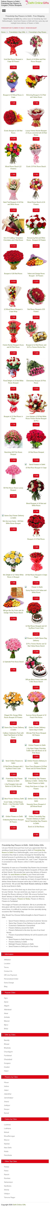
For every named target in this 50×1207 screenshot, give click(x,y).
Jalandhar (7, 1094)
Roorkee (7, 1178)
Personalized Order (11, 979)
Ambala (7, 1017)
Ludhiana (7, 1128)
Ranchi (6, 1174)
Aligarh (6, 1006)
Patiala (6, 1167)
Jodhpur (7, 1105)
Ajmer (6, 1002)
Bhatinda (7, 1048)
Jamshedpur (8, 1098)
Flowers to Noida (23, 899)
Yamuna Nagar (9, 1197)
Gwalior (7, 1067)
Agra (6, 998)
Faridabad (8, 1055)
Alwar (6, 1013)
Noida (6, 1151)
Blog (5, 986)
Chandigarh (8, 1052)
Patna (6, 1171)
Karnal (6, 1113)
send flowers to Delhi (18, 874)
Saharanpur (8, 1182)
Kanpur (6, 1109)
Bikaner (7, 1021)
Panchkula (8, 1155)
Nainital (7, 1144)
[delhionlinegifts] (37, 2)
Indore (6, 1086)
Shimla (6, 1190)
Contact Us (8, 971)
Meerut (6, 1140)
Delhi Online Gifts (19, 1205)
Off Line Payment (10, 975)
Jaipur (6, 1090)
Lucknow (7, 1125)
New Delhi (8, 1147)
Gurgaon (7, 1063)
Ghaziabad (8, 1059)
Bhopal (6, 1044)
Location (7, 963)
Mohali (6, 1132)
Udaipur (7, 1193)
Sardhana (7, 1186)
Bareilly (6, 1040)
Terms (6, 967)
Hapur (6, 1071)
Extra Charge (9, 983)
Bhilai (6, 1029)
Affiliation (7, 960)
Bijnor (6, 1025)
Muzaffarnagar (9, 1136)
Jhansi (6, 1101)
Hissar (6, 1082)
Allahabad (7, 1009)
